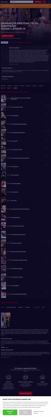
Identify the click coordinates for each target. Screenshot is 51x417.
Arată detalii (25, 412)
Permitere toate (10, 412)
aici (39, 407)
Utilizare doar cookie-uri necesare (39, 412)
